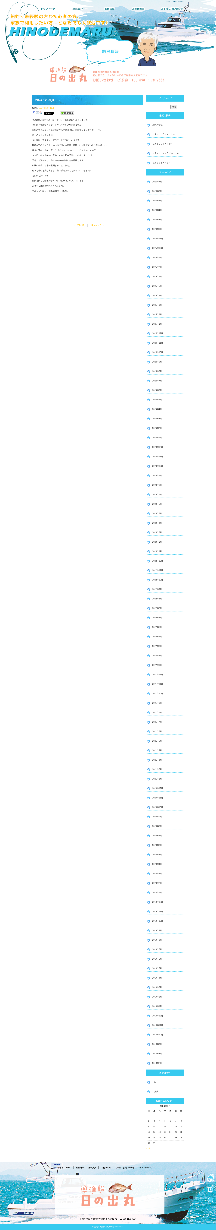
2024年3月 (157, 418)
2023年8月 (157, 485)
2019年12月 (157, 902)
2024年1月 (157, 437)
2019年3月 (157, 987)
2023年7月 (157, 494)
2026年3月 (157, 219)
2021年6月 (157, 731)
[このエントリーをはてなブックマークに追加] (34, 113)
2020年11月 (157, 798)
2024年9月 (157, 362)
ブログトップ (165, 98)
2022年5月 (157, 627)
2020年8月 (157, 826)
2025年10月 (157, 248)
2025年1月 (157, 324)
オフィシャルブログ (147, 1168)
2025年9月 (157, 257)
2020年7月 (157, 835)
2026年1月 (157, 229)
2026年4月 (157, 210)
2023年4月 (157, 523)
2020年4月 (157, 864)
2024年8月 (157, 371)
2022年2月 (157, 655)
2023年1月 (157, 551)
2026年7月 (157, 182)
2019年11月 (157, 911)
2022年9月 (157, 589)
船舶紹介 (77, 9)
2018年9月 (157, 1044)
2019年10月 (157, 921)
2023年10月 (157, 466)
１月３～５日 (96, 225)
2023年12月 (157, 447)
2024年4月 (157, 409)
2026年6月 (157, 191)
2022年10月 (157, 580)
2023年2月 (157, 542)
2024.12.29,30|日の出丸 (175, 1)
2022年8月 (157, 599)
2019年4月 (157, 978)
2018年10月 (157, 1035)
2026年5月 (157, 200)
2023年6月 (157, 504)
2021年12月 (157, 674)
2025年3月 (157, 305)
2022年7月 (157, 608)
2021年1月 (157, 779)
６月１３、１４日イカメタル (165, 153)
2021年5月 (157, 741)
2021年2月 (157, 769)
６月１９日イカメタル (162, 144)
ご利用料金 (138, 9)
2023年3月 (157, 532)
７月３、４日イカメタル (163, 134)
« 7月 (148, 1148)
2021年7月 (157, 722)
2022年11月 (157, 570)
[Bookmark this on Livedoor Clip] (37, 113)
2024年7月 (157, 381)
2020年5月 (157, 854)
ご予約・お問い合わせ (169, 9)
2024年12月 (157, 333)
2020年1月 (157, 892)
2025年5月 (157, 286)
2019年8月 (157, 940)
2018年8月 (157, 1053)
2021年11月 (157, 684)
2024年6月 (157, 390)
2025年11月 (157, 238)
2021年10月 (157, 693)
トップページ (47, 9)
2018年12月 (157, 1016)
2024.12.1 (80, 225)
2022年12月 (157, 561)
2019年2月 (157, 997)
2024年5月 (157, 400)
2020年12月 (157, 788)
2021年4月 (157, 750)
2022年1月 (157, 665)
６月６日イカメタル (161, 163)
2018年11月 (157, 1025)
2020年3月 (157, 873)
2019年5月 (157, 968)
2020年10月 (157, 807)
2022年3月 (157, 646)
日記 (154, 1082)
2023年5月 (157, 513)
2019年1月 (157, 1006)
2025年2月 (157, 314)
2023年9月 (157, 475)
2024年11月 (157, 343)
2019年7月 (157, 949)
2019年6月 (157, 959)
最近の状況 (157, 125)
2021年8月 (157, 712)
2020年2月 (157, 883)
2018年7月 (157, 1063)
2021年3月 (157, 760)
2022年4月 (157, 636)
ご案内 (155, 1091)
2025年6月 (157, 276)
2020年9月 (157, 817)
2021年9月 (157, 703)
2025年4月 (157, 295)
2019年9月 (157, 930)
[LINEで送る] (67, 113)
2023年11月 (157, 456)
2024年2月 (157, 428)
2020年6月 (157, 845)
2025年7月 (157, 267)
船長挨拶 (108, 9)
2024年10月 (157, 352)
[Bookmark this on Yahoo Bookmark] (41, 113)
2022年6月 (157, 618)
